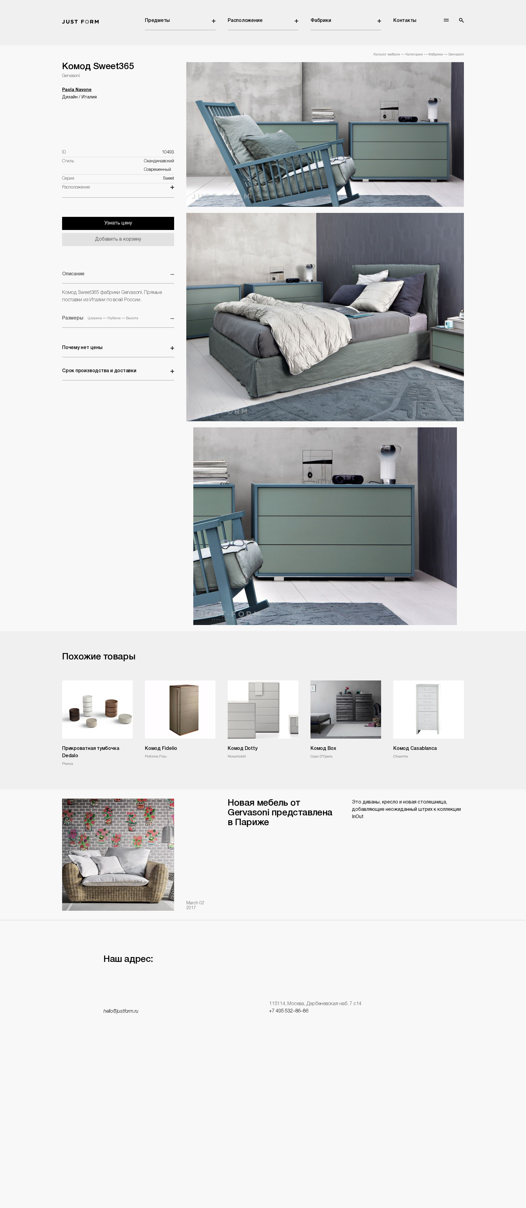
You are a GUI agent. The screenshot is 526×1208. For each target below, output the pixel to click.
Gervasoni (456, 54)
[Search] (461, 20)
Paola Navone (77, 90)
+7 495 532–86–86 (288, 1011)
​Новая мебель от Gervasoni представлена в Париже (280, 813)
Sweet (168, 179)
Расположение (245, 21)
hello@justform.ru (121, 1011)
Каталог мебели (386, 54)
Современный (157, 170)
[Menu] (446, 20)
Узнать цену (118, 223)
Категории (414, 54)
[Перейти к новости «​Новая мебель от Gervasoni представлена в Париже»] (118, 855)
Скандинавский (159, 161)
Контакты (404, 21)
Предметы (157, 21)
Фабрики (320, 21)
